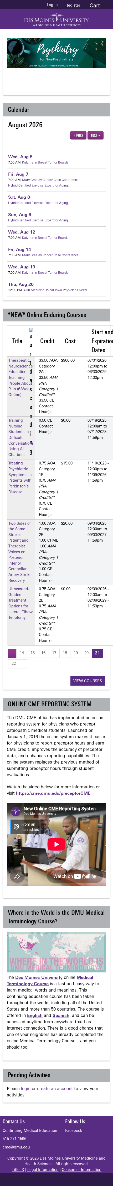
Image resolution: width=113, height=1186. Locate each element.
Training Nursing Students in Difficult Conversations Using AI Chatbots (21, 438)
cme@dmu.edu (16, 1148)
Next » (95, 135)
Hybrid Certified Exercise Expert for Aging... (39, 185)
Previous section (38, 77)
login (25, 1089)
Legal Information (43, 1170)
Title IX (18, 1170)
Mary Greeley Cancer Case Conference (50, 180)
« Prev (78, 135)
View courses (87, 681)
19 (21, 267)
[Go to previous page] (12, 653)
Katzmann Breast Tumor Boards (45, 162)
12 (21, 232)
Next (80, 77)
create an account (55, 1089)
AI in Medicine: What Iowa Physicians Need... (56, 290)
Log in (52, 5)
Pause (59, 77)
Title (17, 341)
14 (19, 250)
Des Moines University (39, 978)
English (35, 1016)
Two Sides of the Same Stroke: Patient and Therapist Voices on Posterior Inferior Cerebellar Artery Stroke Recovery (20, 552)
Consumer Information (81, 1170)
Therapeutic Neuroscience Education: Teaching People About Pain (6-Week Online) (20, 378)
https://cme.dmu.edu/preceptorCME (53, 794)
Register (72, 6)
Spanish (61, 1016)
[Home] (56, 17)
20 (21, 285)
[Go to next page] (23, 663)
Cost (70, 341)
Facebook (73, 1131)
